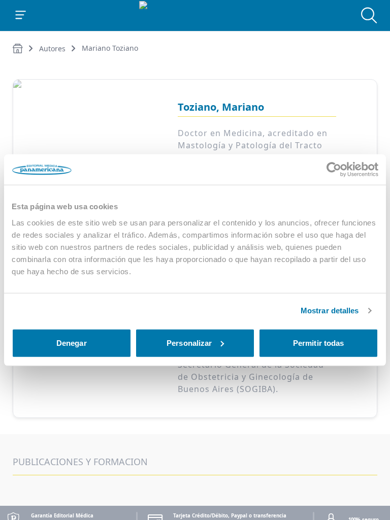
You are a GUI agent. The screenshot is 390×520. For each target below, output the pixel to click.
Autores (52, 48)
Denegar (71, 342)
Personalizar (189, 342)
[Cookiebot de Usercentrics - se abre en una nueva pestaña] (333, 169)
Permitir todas (318, 342)
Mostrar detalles (330, 310)
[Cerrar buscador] (369, 15)
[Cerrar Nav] (21, 15)
